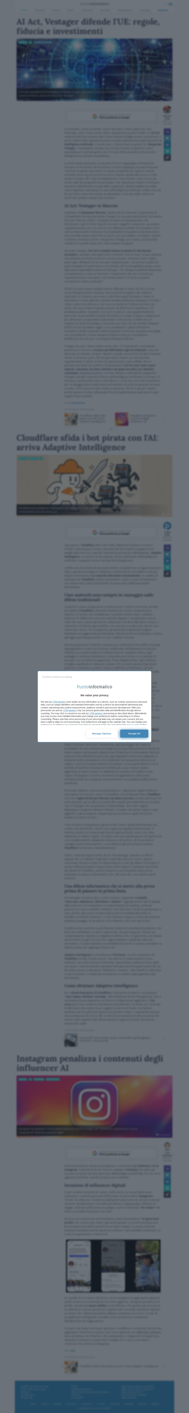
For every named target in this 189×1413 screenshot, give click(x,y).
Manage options (101, 733)
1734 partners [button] (59, 702)
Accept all (134, 733)
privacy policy (133, 725)
